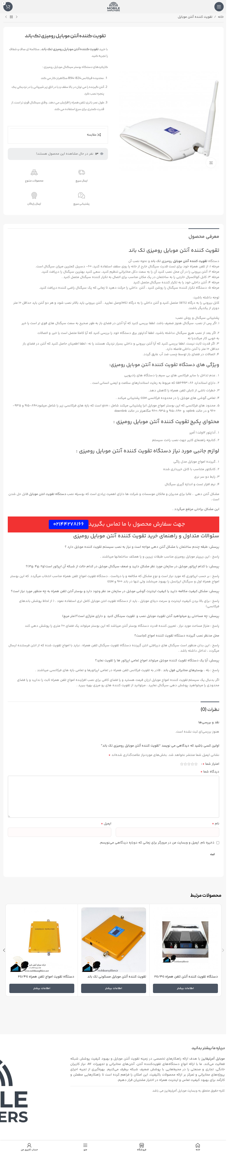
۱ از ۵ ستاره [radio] (196, 764)
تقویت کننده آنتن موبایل (195, 17)
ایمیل (106, 823)
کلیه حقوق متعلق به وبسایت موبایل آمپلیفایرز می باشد (188, 1090)
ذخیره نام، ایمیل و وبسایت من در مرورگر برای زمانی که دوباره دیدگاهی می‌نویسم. (156, 842)
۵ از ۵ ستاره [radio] (182, 764)
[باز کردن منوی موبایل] (219, 6)
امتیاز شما (210, 764)
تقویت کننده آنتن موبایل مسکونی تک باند (116, 976)
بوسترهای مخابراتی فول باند (182, 670)
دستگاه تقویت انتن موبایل (47, 494)
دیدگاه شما (209, 772)
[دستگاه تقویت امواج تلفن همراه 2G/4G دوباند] (41, 939)
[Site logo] (113, 6)
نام (215, 823)
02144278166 (68, 524)
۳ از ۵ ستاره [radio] (189, 764)
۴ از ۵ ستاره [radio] (185, 764)
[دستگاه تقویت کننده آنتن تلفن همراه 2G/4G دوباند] (185, 939)
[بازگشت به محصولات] (11, 17)
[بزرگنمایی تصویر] (211, 163)
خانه (221, 17)
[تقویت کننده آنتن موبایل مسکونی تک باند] (113, 939)
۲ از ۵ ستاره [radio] (192, 764)
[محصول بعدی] (6, 17)
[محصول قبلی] (16, 17)
